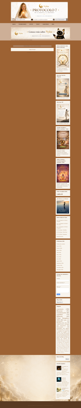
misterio (59, 346)
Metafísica (59, 323)
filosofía (67, 344)
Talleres (63, 341)
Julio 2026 (59, 258)
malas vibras (60, 343)
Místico (58, 337)
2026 (53, 24)
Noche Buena (59, 349)
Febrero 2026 (59, 248)
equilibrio (60, 314)
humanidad (59, 328)
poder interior (60, 336)
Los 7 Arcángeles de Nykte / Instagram (62, 227)
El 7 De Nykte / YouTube (62, 230)
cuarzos (58, 351)
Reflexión (60, 316)
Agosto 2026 (59, 261)
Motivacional (60, 327)
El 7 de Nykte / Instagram (62, 234)
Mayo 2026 (59, 254)
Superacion (66, 347)
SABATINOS (46, 24)
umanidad (58, 352)
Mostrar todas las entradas (36, 45)
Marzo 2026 (59, 250)
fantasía (63, 344)
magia (66, 331)
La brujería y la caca (65, 367)
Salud (61, 347)
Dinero (67, 348)
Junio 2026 (59, 256)
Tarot (67, 337)
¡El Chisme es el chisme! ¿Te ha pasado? (62, 199)
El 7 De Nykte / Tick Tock (62, 232)
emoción (58, 332)
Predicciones (65, 349)
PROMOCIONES (22, 24)
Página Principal (32, 49)
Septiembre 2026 (60, 263)
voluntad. (58, 339)
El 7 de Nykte (65, 324)
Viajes (66, 343)
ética (58, 333)
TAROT (38, 24)
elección (58, 344)
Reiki (63, 337)
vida (66, 323)
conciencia (60, 309)
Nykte (65, 320)
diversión (62, 348)
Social (68, 334)
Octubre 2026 (59, 265)
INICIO (14, 24)
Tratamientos (67, 342)
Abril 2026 (59, 252)
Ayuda (68, 341)
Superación (61, 329)
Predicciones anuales (61, 244)
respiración (66, 351)
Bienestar (60, 311)
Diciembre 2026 (60, 269)
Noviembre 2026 (60, 267)
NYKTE (31, 24)
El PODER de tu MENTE (65, 388)
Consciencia (63, 325)
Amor (62, 333)
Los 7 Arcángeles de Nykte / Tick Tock (62, 224)
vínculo (62, 352)
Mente (66, 336)
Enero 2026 (59, 246)
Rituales (65, 332)
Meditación (60, 342)
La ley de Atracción (64, 378)
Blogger (51, 405)
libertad (58, 338)
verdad (58, 324)
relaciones (61, 351)
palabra (63, 334)
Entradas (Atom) (35, 52)
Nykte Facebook (60, 236)
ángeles (67, 328)
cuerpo (58, 348)
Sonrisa (59, 341)
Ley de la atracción (65, 339)
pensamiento (59, 321)
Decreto (64, 346)
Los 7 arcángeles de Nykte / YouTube (62, 221)
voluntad (65, 338)
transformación (61, 313)
